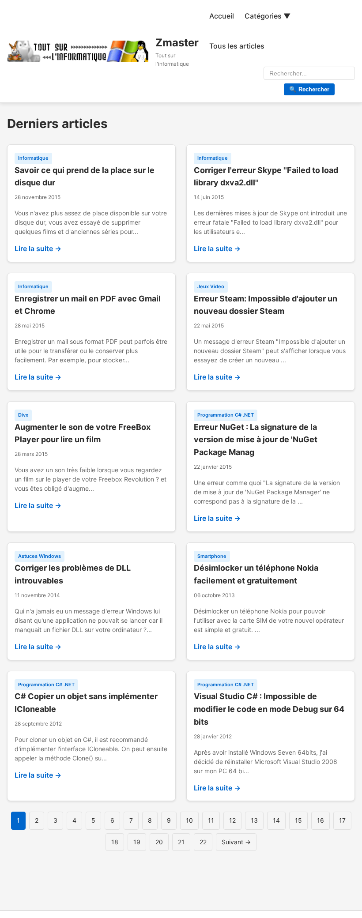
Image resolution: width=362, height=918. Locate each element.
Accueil (221, 15)
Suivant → (236, 842)
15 (298, 820)
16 (320, 820)
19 (136, 842)
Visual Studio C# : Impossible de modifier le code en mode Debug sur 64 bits (269, 709)
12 (232, 820)
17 (342, 820)
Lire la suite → (38, 248)
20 (159, 842)
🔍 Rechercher (309, 89)
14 (276, 820)
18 (114, 842)
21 (181, 842)
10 (189, 820)
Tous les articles (236, 45)
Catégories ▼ (267, 15)
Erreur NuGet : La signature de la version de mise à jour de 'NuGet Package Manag (255, 439)
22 (203, 842)
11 (211, 820)
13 (254, 820)
